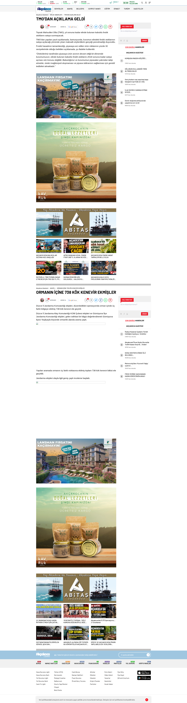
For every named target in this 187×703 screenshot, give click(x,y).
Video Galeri (108, 675)
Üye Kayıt (121, 675)
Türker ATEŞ (58, 672)
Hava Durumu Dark (42, 675)
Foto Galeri (108, 672)
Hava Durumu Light (43, 672)
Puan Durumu (94, 662)
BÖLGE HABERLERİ (56, 15)
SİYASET (117, 9)
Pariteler (117, 662)
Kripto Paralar (145, 662)
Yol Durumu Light (42, 678)
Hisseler (106, 662)
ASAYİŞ (69, 9)
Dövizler (93, 675)
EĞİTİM (107, 9)
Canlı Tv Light (41, 684)
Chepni (56, 687)
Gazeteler (66, 662)
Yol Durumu (130, 662)
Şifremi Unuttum (123, 678)
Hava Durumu (79, 662)
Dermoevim (58, 675)
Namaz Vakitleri (51, 662)
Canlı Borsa (76, 672)
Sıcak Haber (108, 684)
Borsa (38, 662)
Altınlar (92, 672)
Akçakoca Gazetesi (42, 15)
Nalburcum (58, 681)
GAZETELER (138, 9)
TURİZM (127, 9)
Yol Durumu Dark (42, 681)
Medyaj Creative (59, 678)
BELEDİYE (80, 9)
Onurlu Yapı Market (60, 684)
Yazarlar (107, 678)
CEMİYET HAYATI (94, 9)
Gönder (144, 40)
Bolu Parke (58, 690)
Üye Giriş (121, 672)
